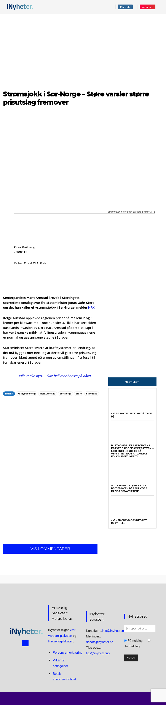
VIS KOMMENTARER (50, 548)
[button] (160, 6)
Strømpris (91, 393)
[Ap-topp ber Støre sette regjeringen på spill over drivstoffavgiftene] (132, 473)
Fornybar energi (27, 393)
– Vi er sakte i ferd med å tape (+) (131, 415)
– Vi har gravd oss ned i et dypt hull (129, 522)
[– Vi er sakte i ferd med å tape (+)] (132, 401)
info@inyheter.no (114, 630)
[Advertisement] (83, 49)
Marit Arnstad (47, 393)
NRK (91, 307)
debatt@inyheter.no (99, 641)
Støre (79, 393)
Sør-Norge (65, 393)
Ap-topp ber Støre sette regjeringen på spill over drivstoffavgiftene (129, 488)
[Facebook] (25, 643)
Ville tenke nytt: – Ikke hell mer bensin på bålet (55, 376)
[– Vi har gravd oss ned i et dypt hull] (132, 508)
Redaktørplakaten (60, 641)
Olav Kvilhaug (24, 247)
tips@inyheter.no (98, 653)
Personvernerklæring (67, 652)
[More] (82, 407)
